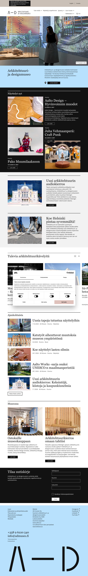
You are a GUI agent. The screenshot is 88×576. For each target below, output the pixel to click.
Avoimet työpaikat (38, 521)
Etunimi (54, 478)
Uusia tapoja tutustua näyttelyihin (56, 320)
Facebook (75, 511)
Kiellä (24, 302)
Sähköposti (55, 471)
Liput (9, 509)
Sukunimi (55, 485)
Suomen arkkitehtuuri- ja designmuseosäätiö (41, 514)
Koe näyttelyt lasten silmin (50, 349)
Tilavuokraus (12, 513)
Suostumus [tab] (23, 277)
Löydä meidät (54, 83)
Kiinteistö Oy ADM (38, 517)
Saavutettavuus (38, 527)
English (71, 3)
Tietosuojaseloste (12, 539)
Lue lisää (49, 123)
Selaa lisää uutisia (15, 394)
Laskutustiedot (37, 519)
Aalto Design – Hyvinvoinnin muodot (61, 102)
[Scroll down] (44, 63)
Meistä (35, 509)
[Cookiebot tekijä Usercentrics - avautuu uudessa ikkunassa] (68, 273)
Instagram (75, 509)
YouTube (75, 515)
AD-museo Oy (37, 511)
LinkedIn (74, 513)
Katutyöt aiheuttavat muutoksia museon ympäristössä (54, 336)
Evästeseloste (11, 541)
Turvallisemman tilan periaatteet (43, 525)
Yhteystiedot (12, 517)
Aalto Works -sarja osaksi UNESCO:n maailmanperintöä (53, 365)
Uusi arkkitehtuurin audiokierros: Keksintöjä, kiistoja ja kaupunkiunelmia (51, 382)
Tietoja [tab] (65, 277)
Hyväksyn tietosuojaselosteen (64, 494)
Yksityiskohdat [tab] (44, 277)
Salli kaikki (64, 302)
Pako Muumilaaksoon (24, 161)
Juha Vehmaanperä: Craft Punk (60, 133)
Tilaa (55, 499)
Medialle (10, 519)
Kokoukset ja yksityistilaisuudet (18, 511)
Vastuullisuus (37, 523)
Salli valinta (44, 302)
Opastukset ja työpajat (15, 515)
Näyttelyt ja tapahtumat (50, 10)
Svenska (78, 3)
